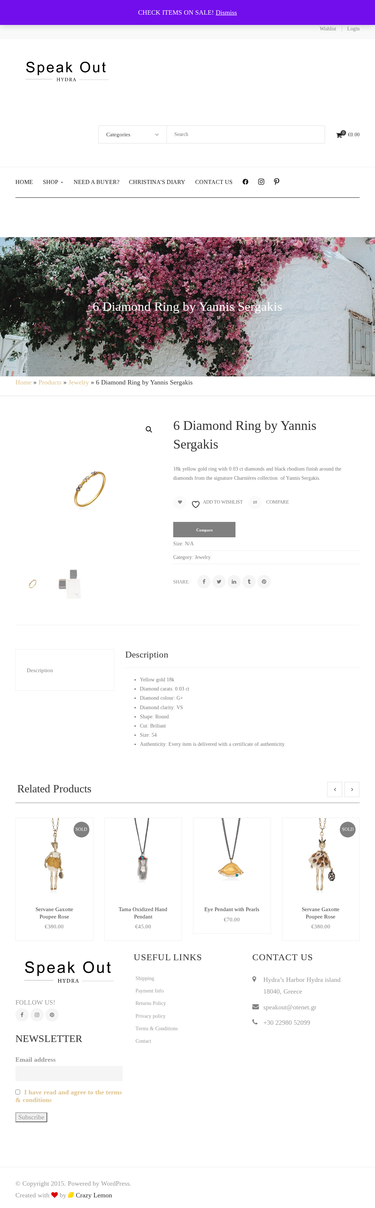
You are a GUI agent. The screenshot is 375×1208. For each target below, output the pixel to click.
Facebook (22, 1014)
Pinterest (52, 1014)
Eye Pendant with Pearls (231, 909)
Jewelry (78, 382)
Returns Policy (150, 1003)
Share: (181, 582)
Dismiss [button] (226, 12)
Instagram (37, 1014)
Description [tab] (40, 670)
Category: (183, 557)
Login (353, 29)
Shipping (144, 978)
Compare (277, 502)
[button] (149, 429)
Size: (178, 543)
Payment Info (149, 991)
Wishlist (328, 29)
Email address (35, 1059)
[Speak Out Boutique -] (67, 70)
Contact (143, 1041)
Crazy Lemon (93, 1195)
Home (23, 382)
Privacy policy (150, 1016)
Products (50, 382)
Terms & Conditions (156, 1028)
